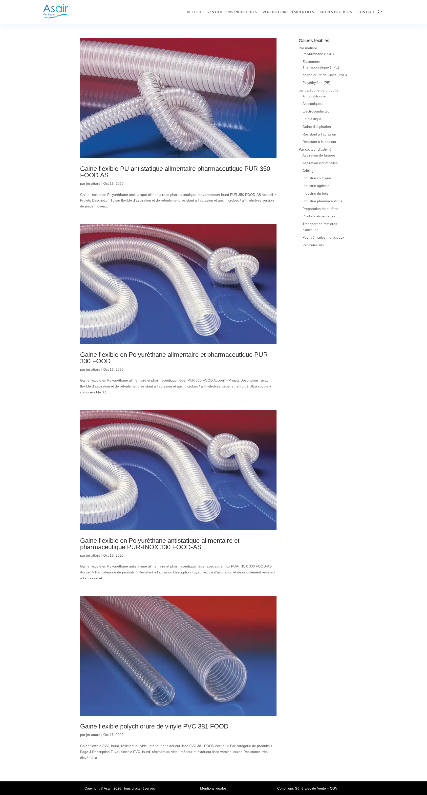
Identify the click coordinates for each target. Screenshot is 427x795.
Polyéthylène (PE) (316, 83)
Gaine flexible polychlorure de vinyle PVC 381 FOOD (154, 726)
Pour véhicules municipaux (323, 237)
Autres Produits (336, 12)
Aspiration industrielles (320, 163)
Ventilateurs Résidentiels (288, 12)
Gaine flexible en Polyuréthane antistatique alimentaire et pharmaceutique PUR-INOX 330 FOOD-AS (159, 544)
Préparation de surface (320, 209)
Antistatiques (312, 104)
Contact (366, 12)
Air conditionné (314, 96)
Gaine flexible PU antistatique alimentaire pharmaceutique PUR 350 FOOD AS (175, 172)
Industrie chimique (316, 178)
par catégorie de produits (318, 90)
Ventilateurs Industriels (232, 12)
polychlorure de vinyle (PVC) (324, 75)
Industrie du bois (315, 193)
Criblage (309, 171)
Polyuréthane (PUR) (318, 54)
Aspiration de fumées (319, 155)
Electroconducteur (316, 111)
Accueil (194, 12)
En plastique (312, 119)
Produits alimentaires (318, 216)
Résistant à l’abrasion (319, 134)
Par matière (308, 48)
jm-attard (93, 183)
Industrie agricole (315, 186)
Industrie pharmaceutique (322, 201)
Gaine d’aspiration (316, 127)
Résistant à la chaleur (319, 142)
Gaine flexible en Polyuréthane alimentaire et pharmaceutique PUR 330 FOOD (174, 358)
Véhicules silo (313, 245)
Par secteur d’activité (315, 149)
